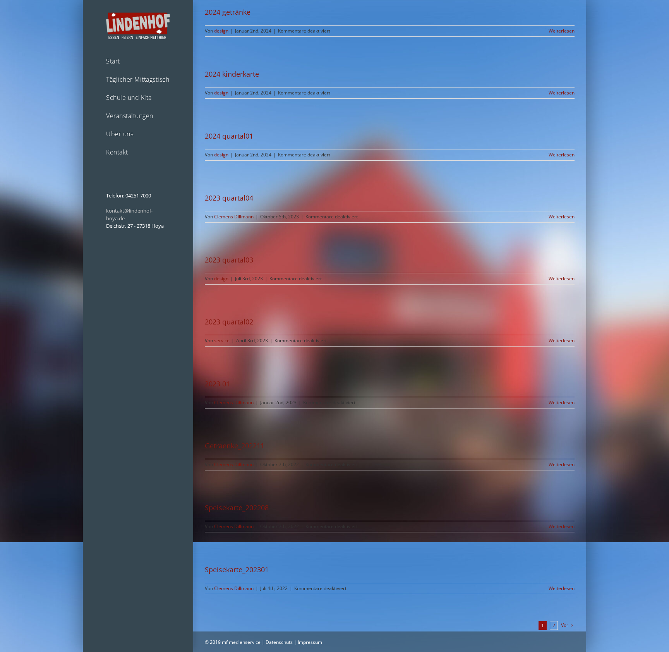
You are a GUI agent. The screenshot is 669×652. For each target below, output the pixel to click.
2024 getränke (227, 12)
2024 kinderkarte (232, 74)
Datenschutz (279, 642)
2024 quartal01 (229, 136)
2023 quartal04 (229, 197)
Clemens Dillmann (234, 216)
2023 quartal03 (229, 259)
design (221, 30)
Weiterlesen (562, 30)
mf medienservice (241, 642)
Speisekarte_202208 (237, 507)
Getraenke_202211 (234, 445)
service (222, 340)
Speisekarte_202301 (237, 569)
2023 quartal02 (229, 321)
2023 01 (217, 383)
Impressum (310, 642)
